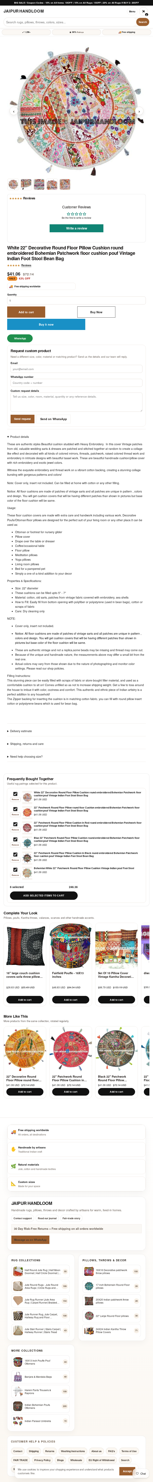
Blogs (60, 1460)
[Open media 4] (52, 184)
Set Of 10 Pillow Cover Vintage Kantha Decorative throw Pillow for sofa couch (116, 975)
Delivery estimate (21, 731)
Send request (22, 419)
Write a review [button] (76, 228)
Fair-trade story (71, 1218)
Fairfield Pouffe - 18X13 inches (68, 975)
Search (143, 22)
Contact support (23, 1218)
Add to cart (26, 312)
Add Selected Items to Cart (43, 895)
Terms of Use (129, 1451)
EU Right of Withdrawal (102, 1460)
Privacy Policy (42, 1460)
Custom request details (25, 391)
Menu (132, 11)
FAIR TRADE (20, 1460)
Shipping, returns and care (27, 744)
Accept (127, 1471)
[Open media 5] (65, 184)
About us (96, 1451)
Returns (49, 1451)
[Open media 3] (39, 184)
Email (14, 363)
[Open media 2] (26, 184)
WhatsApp (20, 338)
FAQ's (111, 1451)
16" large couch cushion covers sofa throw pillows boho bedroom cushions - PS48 (24, 975)
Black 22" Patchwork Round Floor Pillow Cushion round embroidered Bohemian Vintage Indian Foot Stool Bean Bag (115, 1078)
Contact (17, 1451)
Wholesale (76, 1460)
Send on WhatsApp (53, 419)
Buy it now (46, 324)
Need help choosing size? (26, 756)
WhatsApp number (22, 377)
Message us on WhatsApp (30, 1239)
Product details (19, 437)
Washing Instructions (73, 1451)
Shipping (34, 1451)
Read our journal (47, 1218)
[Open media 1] (13, 184)
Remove (15, 799)
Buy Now (96, 312)
